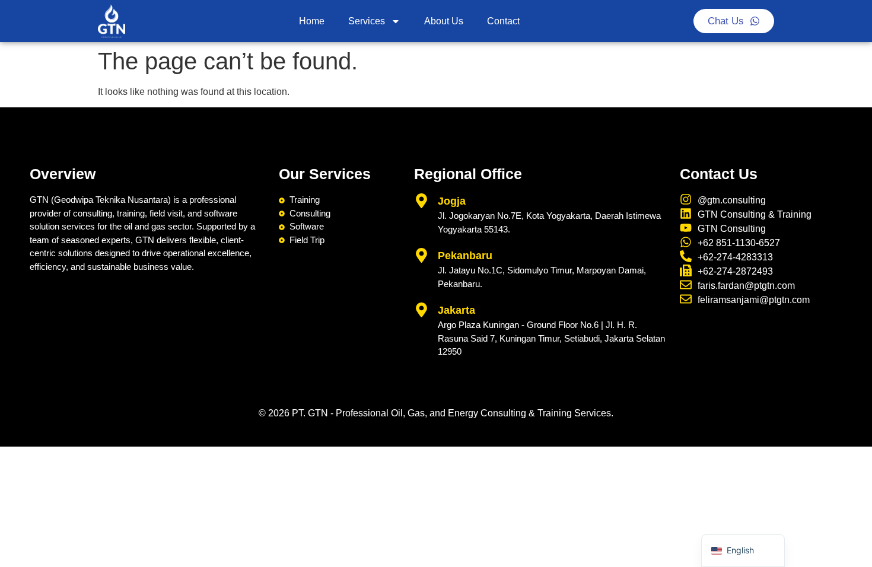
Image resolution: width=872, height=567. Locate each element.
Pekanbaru (465, 256)
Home (311, 21)
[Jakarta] (421, 309)
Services (366, 21)
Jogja (452, 201)
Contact (503, 21)
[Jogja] (421, 200)
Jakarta (456, 310)
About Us (443, 21)
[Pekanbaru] (421, 255)
